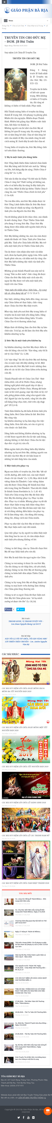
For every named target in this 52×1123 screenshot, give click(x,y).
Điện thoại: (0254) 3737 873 (12, 1086)
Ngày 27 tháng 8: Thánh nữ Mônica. (28, 932)
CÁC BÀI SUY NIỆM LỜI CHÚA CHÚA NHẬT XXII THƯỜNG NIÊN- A (31, 979)
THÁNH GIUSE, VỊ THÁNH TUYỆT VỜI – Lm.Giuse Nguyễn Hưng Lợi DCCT (26, 622)
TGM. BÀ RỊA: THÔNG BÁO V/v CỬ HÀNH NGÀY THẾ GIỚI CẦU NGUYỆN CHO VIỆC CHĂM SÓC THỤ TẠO (30, 991)
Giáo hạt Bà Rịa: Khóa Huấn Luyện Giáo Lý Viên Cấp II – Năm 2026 (30, 956)
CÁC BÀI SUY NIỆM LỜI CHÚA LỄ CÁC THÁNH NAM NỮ (25, 835)
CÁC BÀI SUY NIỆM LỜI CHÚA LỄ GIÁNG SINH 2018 (24, 802)
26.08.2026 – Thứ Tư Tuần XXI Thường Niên (30, 1012)
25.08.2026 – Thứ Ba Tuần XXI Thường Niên (30, 1034)
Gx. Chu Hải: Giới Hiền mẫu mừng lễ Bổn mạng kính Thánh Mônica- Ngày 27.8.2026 (30, 911)
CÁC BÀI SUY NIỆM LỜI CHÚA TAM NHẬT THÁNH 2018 (25, 883)
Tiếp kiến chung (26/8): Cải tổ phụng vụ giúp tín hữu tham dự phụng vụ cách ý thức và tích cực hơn (31, 944)
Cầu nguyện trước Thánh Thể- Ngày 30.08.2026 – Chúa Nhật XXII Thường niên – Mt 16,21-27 (30, 968)
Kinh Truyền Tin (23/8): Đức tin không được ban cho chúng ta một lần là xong (30, 1058)
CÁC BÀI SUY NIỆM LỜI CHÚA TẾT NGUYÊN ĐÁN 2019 (25, 766)
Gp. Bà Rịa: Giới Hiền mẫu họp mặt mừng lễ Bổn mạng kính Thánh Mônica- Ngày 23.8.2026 (30, 1047)
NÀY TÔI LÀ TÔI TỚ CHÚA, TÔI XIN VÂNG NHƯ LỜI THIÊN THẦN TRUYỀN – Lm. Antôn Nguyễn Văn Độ (26, 641)
